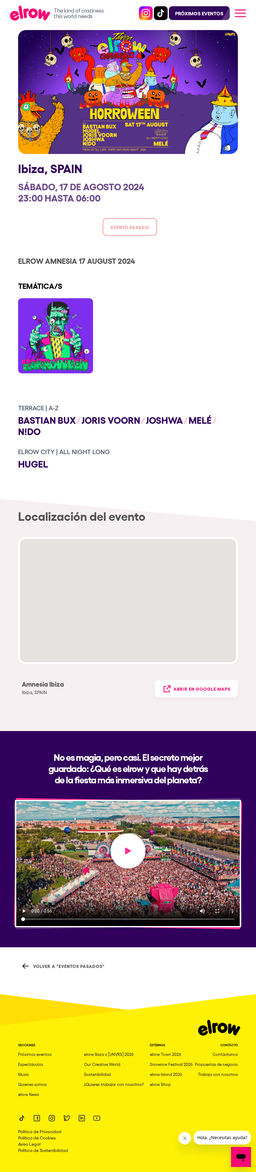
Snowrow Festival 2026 (171, 1064)
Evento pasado (130, 227)
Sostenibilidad (97, 1074)
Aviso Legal (29, 1143)
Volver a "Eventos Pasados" (69, 966)
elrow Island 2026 (166, 1074)
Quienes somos (32, 1084)
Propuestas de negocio (216, 1064)
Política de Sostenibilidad (43, 1150)
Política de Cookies (37, 1137)
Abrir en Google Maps (202, 688)
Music (23, 1074)
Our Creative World (102, 1064)
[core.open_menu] (240, 13)
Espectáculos (30, 1064)
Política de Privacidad (40, 1131)
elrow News (28, 1094)
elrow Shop (160, 1084)
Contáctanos (225, 1054)
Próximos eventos (35, 1054)
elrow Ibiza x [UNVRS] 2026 (109, 1054)
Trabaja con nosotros (218, 1074)
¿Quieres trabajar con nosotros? (114, 1084)
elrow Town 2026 (165, 1054)
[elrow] (32, 13)
